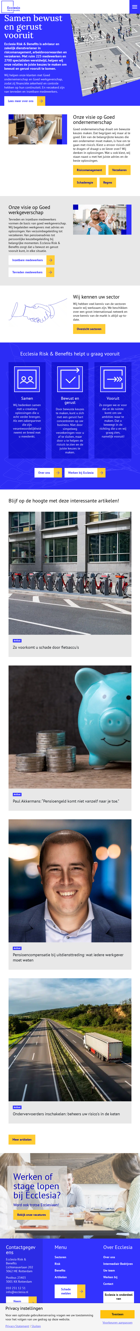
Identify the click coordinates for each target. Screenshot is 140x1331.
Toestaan (117, 1314)
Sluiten (36, 1326)
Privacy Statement (17, 1326)
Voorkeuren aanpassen (117, 1322)
